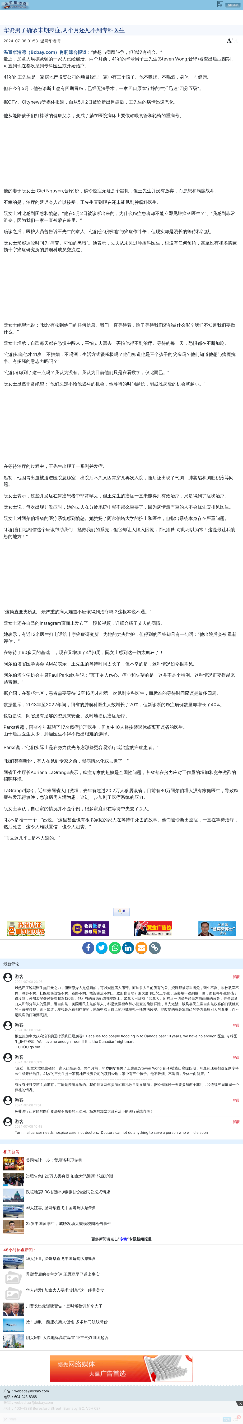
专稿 (123, 1239)
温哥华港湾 (50, 41)
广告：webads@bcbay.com (26, 1391)
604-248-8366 (25, 1396)
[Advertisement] (121, 17)
